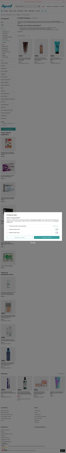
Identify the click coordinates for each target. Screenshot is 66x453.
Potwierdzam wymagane (20, 237)
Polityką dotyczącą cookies (36, 219)
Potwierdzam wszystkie (46, 237)
